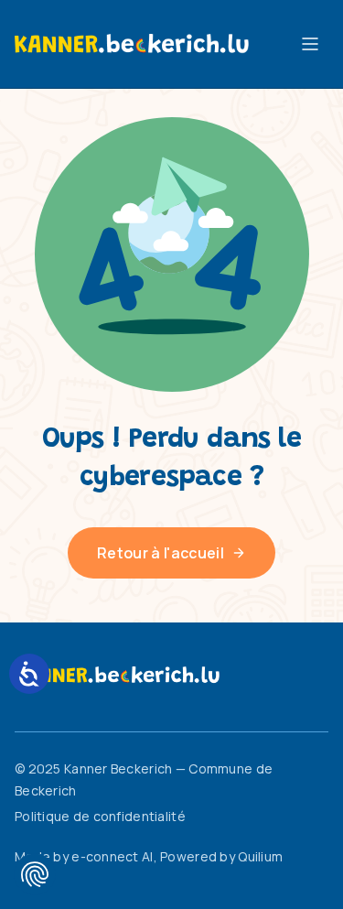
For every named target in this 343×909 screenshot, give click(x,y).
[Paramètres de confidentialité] (35, 874)
